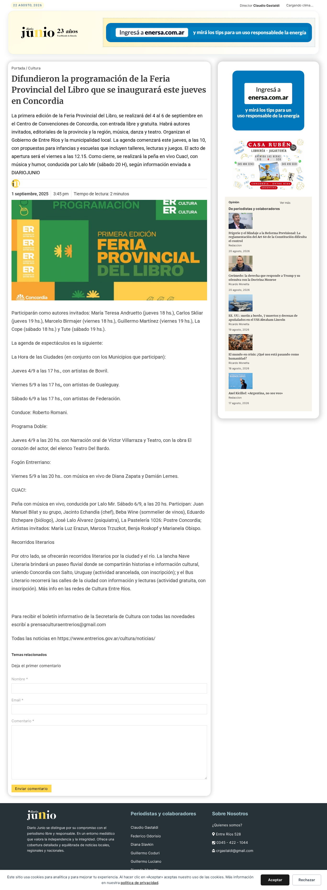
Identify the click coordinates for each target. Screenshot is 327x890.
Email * (17, 700)
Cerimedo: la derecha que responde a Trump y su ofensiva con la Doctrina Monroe (264, 278)
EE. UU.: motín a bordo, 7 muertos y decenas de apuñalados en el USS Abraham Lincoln (263, 317)
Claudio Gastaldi (144, 827)
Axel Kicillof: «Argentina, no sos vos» (256, 393)
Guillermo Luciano (146, 861)
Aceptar (275, 880)
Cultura (34, 68)
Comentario (22, 721)
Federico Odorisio (146, 836)
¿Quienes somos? (227, 825)
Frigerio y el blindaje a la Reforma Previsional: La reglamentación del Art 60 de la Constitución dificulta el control (268, 237)
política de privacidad (139, 882)
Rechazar (307, 880)
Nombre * (19, 679)
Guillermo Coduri (145, 853)
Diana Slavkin (142, 844)
